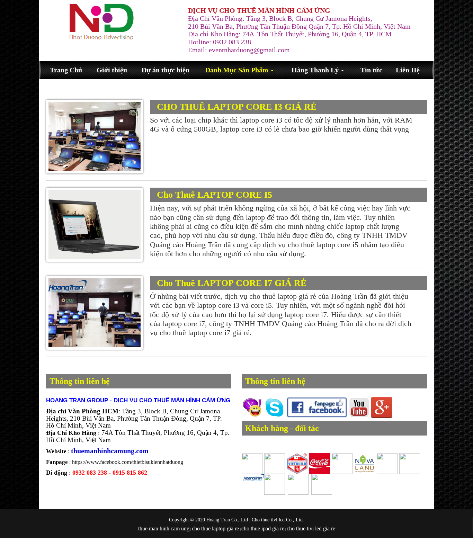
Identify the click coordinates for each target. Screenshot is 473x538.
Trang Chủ (66, 70)
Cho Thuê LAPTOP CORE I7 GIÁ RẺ (231, 283)
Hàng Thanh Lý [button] (316, 70)
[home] (101, 22)
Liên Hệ (408, 70)
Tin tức (371, 70)
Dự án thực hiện (165, 70)
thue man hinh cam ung (163, 528)
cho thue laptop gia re (215, 528)
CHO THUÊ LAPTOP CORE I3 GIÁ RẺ (236, 107)
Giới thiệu (112, 70)
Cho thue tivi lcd (268, 519)
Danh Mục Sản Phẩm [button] (237, 70)
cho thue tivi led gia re (311, 528)
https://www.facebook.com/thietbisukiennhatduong (127, 462)
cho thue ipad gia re (262, 528)
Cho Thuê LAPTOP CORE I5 (214, 195)
